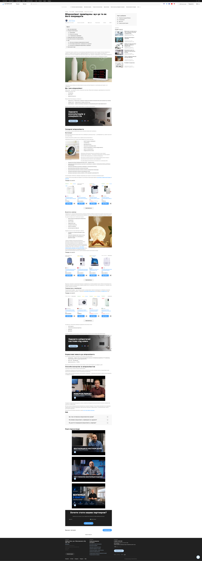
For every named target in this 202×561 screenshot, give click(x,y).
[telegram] (166, 4)
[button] (70, 7)
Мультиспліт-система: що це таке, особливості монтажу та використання (131, 32)
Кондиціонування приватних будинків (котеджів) (98, 553)
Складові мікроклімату (73, 30)
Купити (69, 203)
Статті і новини (71, 11)
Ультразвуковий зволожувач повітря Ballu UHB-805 (107, 270)
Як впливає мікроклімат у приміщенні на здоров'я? (80, 43)
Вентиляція (72, 32)
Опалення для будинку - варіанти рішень (97, 550)
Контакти (66, 549)
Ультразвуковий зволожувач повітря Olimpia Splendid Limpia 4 (70, 270)
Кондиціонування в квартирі (94, 554)
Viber (86, 558)
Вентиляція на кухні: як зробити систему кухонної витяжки (130, 51)
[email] (88, 121)
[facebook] (169, 4)
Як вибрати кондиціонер (130, 62)
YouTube (71, 558)
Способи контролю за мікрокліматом (75, 38)
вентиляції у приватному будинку (104, 177)
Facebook (67, 558)
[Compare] (74, 203)
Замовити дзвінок (119, 550)
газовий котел (104, 291)
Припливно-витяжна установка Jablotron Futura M (70, 198)
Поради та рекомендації (79, 11)
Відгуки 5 (74, 183)
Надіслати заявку (73, 346)
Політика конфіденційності (69, 545)
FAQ (68, 40)
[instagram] (174, 4)
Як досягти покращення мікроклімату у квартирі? (80, 45)
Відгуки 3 (94, 184)
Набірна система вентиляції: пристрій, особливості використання (130, 44)
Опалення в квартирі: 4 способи (95, 548)
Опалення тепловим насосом (95, 551)
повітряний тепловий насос (89, 291)
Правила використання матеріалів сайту (72, 546)
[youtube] (171, 4)
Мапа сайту (67, 548)
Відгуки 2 (86, 296)
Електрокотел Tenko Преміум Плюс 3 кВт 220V (106, 310)
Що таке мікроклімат (72, 29)
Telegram (81, 558)
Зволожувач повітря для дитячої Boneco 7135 (93, 270)
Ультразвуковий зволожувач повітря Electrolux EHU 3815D (82, 270)
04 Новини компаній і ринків (122, 23)
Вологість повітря (74, 34)
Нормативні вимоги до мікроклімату (75, 37)
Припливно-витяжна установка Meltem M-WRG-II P (107, 198)
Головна (66, 11)
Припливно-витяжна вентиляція (95, 547)
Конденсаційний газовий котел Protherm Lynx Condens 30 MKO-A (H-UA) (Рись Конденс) (70, 311)
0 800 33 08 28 (118, 541)
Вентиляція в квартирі (93, 545)
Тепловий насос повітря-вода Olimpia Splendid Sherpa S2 (93, 311)
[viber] (164, 4)
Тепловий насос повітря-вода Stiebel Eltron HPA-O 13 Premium (82, 311)
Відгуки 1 (82, 256)
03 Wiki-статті (120, 21)
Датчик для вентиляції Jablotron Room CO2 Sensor (82, 198)
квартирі (67, 178)
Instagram (76, 558)
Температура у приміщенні (75, 35)
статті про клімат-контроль (88, 410)
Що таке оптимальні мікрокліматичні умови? (79, 42)
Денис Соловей (72, 20)
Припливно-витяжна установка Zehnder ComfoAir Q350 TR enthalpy (94, 198)
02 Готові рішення (121, 19)
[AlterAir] (7, 4)
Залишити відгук (107, 530)
